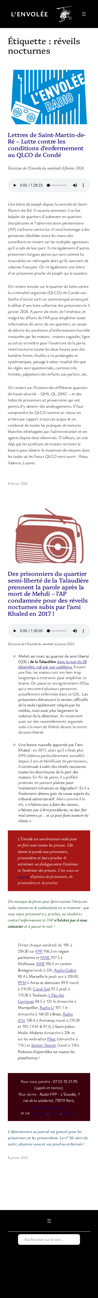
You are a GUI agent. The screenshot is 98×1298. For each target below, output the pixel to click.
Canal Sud (41, 989)
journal (24, 876)
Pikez (51, 1039)
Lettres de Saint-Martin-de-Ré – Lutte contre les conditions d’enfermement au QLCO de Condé (47, 144)
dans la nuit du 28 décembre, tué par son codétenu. (52, 664)
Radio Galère (65, 970)
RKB (40, 963)
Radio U (47, 1007)
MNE (45, 957)
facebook (69, 1113)
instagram (39, 1113)
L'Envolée (29, 14)
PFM (22, 982)
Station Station (43, 1045)
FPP (39, 951)
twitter (55, 1113)
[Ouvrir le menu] (84, 14)
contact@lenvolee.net (48, 1106)
